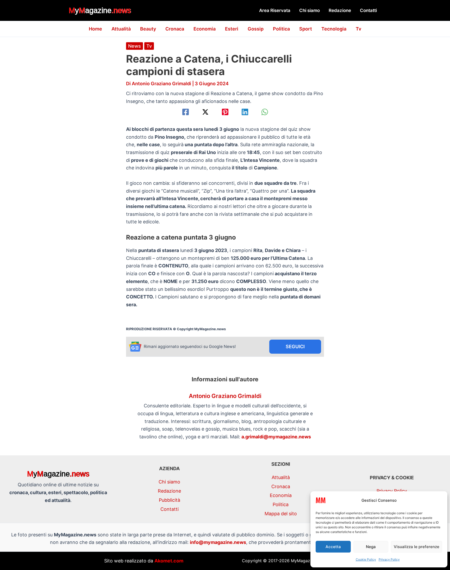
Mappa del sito (281, 513)
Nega (371, 546)
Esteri (231, 29)
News (134, 46)
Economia (204, 29)
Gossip (256, 29)
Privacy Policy (389, 559)
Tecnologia (333, 29)
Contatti (368, 10)
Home (95, 29)
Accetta (333, 546)
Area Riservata (274, 10)
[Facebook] (186, 112)
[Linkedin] (245, 112)
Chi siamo (309, 10)
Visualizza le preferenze (416, 546)
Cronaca (174, 29)
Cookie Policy (366, 559)
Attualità (121, 29)
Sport (305, 29)
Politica (281, 29)
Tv (358, 29)
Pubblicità (169, 500)
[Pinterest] (225, 112)
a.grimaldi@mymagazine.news (276, 436)
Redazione (340, 10)
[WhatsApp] (265, 112)
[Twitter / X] (205, 112)
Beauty (148, 29)
